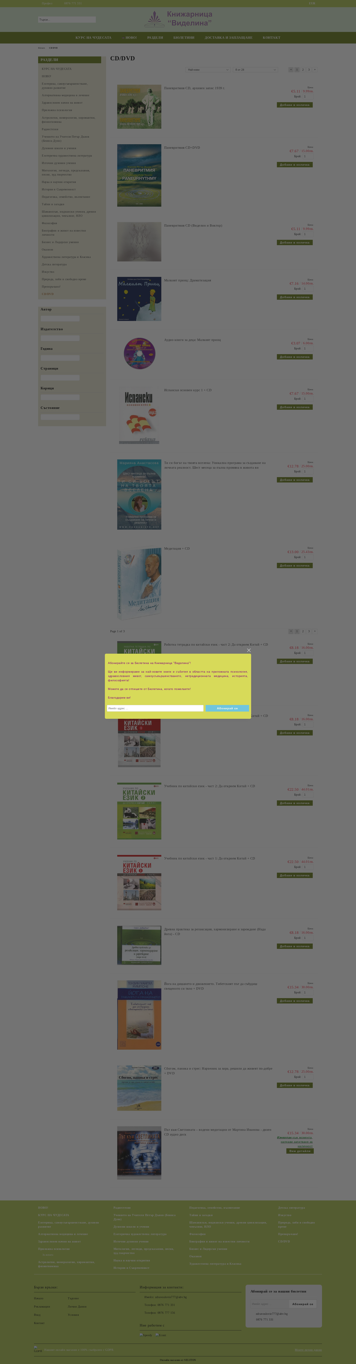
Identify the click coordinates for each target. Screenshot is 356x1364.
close (248, 650)
